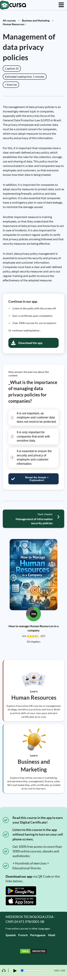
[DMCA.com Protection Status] (33, 951)
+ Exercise (11, 84)
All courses (9, 20)
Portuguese (38, 935)
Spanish (11, 935)
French (23, 935)
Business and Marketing (36, 20)
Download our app (19, 876)
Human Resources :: (14, 24)
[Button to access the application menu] (61, 5)
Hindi (51, 935)
